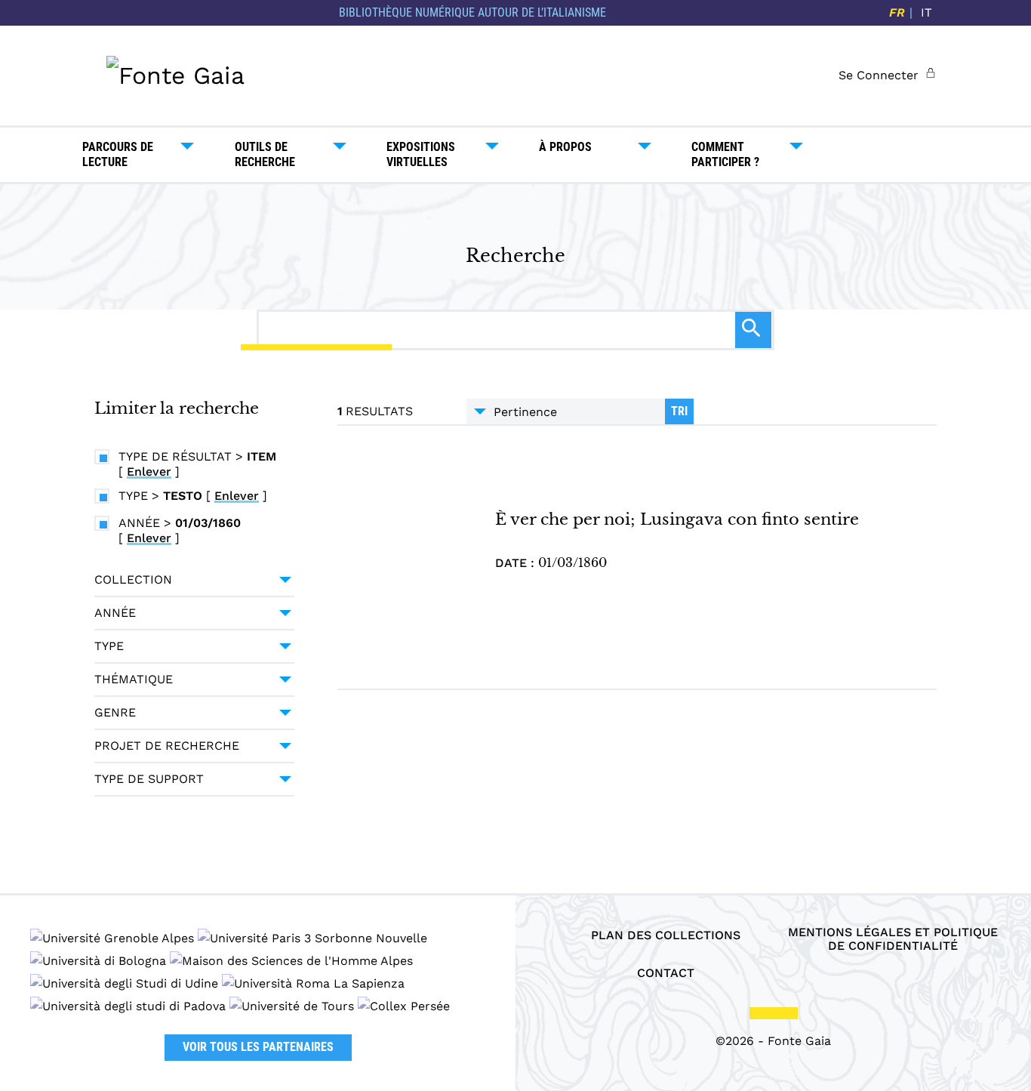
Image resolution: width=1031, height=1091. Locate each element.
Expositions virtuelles (420, 154)
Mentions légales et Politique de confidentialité (893, 939)
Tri (679, 411)
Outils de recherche (265, 154)
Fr (897, 12)
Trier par (565, 411)
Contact (665, 973)
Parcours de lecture (117, 154)
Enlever (149, 471)
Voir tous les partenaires (258, 1047)
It (926, 12)
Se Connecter (879, 75)
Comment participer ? (725, 154)
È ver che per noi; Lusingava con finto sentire (677, 519)
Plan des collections (665, 935)
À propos (565, 147)
